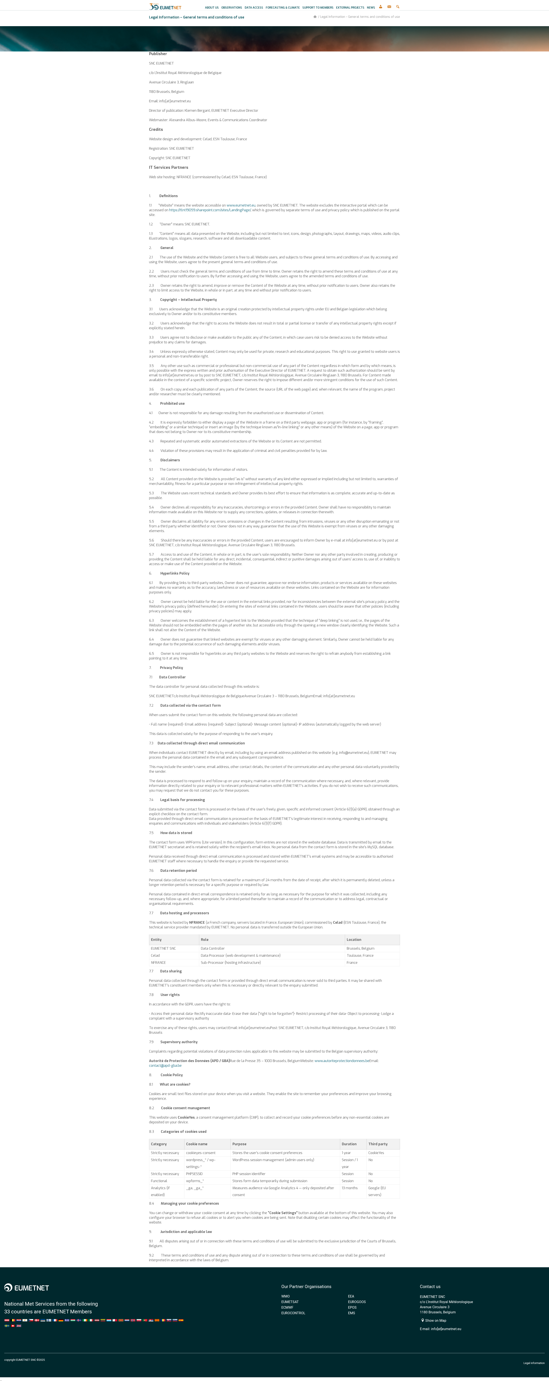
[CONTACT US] (389, 5)
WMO (285, 1296)
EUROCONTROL (293, 1313)
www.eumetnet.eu (241, 205)
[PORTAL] (380, 5)
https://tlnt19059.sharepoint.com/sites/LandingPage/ (210, 210)
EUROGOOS (357, 1302)
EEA (351, 1296)
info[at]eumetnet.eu (446, 1328)
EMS (351, 1313)
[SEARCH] (398, 5)
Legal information (534, 1363)
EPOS (352, 1307)
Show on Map (435, 1320)
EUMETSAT (290, 1302)
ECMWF (287, 1307)
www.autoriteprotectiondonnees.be (342, 1061)
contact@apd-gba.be (165, 1065)
